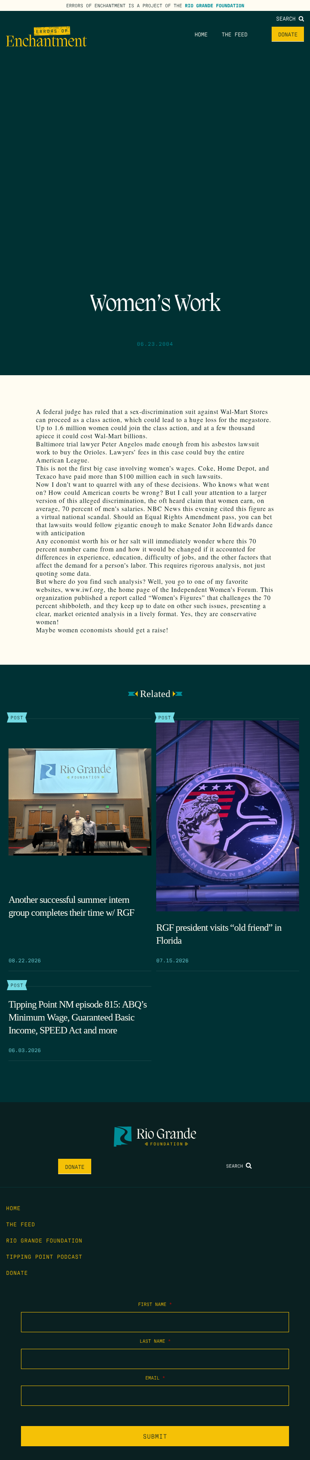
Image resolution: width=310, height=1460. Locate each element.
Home (201, 34)
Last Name (155, 1340)
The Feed (234, 34)
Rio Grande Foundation (214, 5)
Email (155, 1377)
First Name (155, 1304)
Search (287, 18)
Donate (287, 34)
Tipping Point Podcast (44, 1256)
